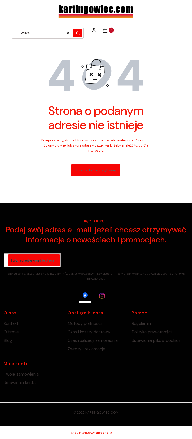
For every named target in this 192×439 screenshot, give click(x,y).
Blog (8, 340)
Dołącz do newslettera (34, 260)
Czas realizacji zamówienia (93, 340)
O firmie (11, 332)
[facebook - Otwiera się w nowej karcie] (85, 296)
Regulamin (141, 323)
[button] (78, 33)
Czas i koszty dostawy (89, 332)
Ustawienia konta (20, 382)
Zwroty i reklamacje (87, 349)
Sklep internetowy (90, 432)
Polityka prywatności (152, 332)
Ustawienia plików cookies (157, 340)
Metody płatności (85, 323)
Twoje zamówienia (21, 374)
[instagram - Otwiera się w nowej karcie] (102, 296)
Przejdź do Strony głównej (96, 170)
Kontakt (11, 323)
